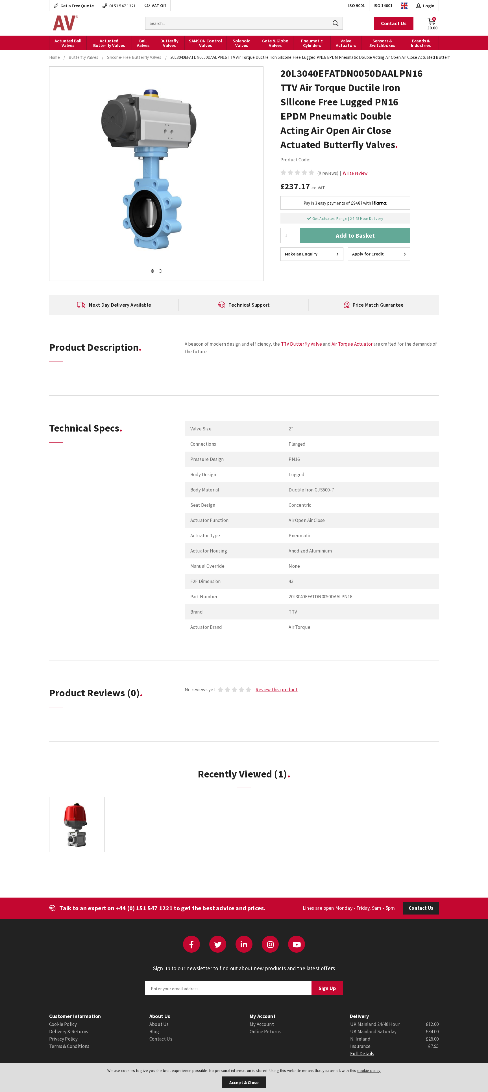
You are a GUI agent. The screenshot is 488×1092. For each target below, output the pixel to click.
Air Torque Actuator (352, 344)
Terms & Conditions (69, 1046)
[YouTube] (296, 944)
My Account (262, 1024)
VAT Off (159, 5)
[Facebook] (191, 944)
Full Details (362, 1053)
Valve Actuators (346, 43)
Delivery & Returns (68, 1031)
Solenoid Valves (241, 43)
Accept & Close (244, 1082)
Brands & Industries (421, 43)
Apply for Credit (368, 254)
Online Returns (265, 1031)
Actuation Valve (64, 23)
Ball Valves (143, 43)
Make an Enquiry (301, 254)
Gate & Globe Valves (275, 43)
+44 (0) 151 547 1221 (144, 908)
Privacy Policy (63, 1039)
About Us (159, 1024)
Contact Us (393, 23)
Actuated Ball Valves (68, 43)
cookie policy (368, 1070)
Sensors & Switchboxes (382, 43)
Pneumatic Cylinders (312, 43)
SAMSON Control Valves (205, 43)
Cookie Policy (63, 1024)
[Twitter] (217, 944)
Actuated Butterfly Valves (109, 43)
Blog (154, 1031)
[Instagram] (270, 944)
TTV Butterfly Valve (301, 344)
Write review (355, 173)
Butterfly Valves (169, 43)
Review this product (276, 689)
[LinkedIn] (244, 944)
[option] (114, 305)
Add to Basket (355, 235)
